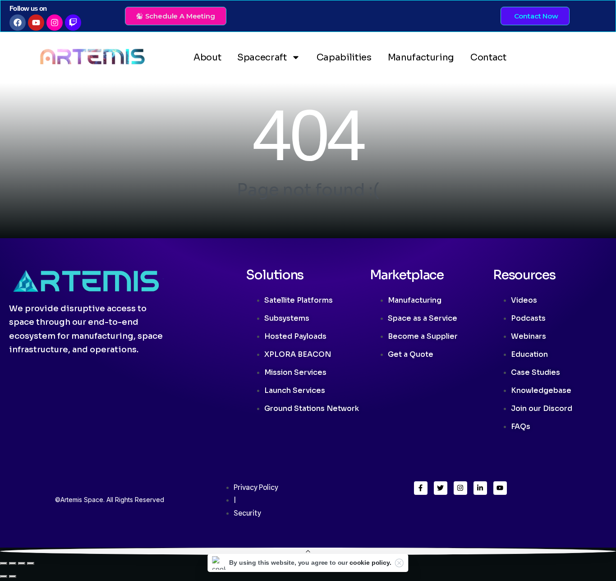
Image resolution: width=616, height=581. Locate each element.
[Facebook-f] (421, 488)
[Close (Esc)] (30, 563)
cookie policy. (370, 562)
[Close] (399, 562)
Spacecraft (262, 57)
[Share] (21, 563)
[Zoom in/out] (3, 563)
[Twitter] (440, 488)
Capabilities (344, 57)
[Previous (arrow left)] (3, 576)
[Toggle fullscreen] (12, 563)
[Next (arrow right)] (12, 576)
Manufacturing (421, 57)
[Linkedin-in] (480, 488)
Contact (488, 57)
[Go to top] (308, 551)
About (207, 57)
